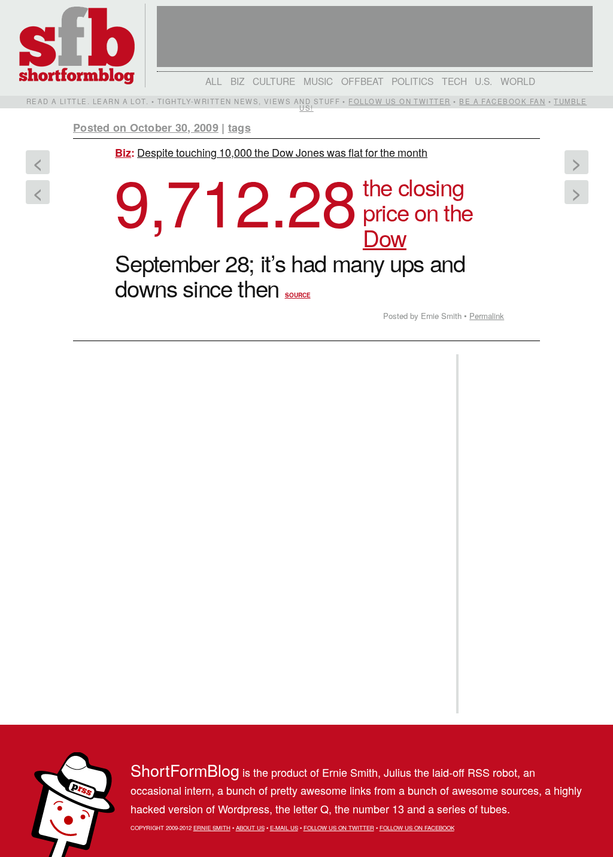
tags (239, 127)
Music (318, 80)
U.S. (483, 80)
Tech (454, 80)
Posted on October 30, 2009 (146, 127)
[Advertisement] (497, 533)
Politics (412, 80)
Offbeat (362, 80)
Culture (274, 80)
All (213, 80)
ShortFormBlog (185, 770)
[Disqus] (258, 496)
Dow (384, 237)
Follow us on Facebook (417, 827)
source (298, 295)
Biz (237, 80)
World (517, 80)
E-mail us (284, 827)
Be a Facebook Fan (502, 101)
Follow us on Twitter (399, 101)
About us (250, 827)
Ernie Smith (211, 827)
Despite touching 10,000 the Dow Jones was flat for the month (282, 152)
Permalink (486, 315)
